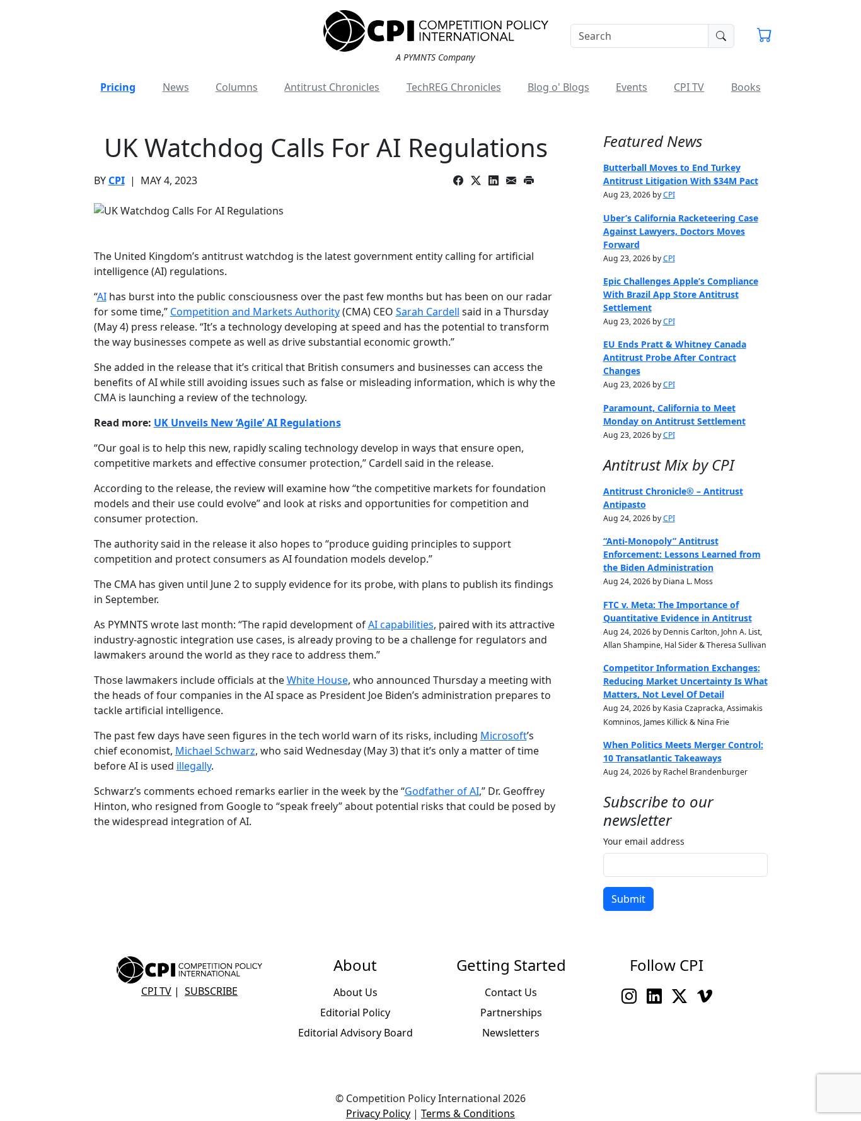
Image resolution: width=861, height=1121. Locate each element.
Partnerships (511, 1012)
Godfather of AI (442, 791)
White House (317, 680)
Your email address (644, 841)
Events (631, 87)
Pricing (118, 87)
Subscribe (211, 991)
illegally (193, 766)
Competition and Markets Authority (255, 312)
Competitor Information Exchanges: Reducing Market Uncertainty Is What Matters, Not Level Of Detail (685, 681)
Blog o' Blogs (558, 87)
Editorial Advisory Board (355, 1033)
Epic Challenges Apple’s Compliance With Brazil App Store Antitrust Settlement (680, 294)
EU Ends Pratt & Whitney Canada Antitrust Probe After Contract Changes (674, 357)
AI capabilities (401, 624)
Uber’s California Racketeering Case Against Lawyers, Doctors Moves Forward (680, 231)
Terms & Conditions (468, 1113)
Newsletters (511, 1033)
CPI (116, 180)
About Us (355, 992)
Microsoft (503, 735)
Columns (237, 87)
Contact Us (511, 992)
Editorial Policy (355, 1012)
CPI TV (689, 87)
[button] (764, 37)
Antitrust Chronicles (331, 87)
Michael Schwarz (215, 751)
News (176, 87)
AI (102, 296)
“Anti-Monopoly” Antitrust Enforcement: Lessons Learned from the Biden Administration (682, 554)
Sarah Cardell (427, 312)
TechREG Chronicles (454, 87)
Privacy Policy (378, 1113)
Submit (628, 899)
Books (746, 87)
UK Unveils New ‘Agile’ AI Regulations (247, 423)
